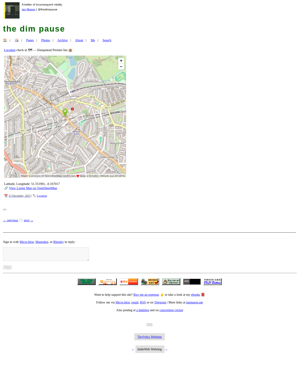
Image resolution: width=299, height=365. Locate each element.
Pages (30, 40)
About (79, 40)
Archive (62, 40)
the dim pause (34, 28)
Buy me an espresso (146, 294)
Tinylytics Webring (149, 337)
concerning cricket (171, 310)
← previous (10, 220)
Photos (45, 40)
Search (107, 40)
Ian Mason (28, 9)
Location (9, 50)
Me (93, 40)
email (134, 302)
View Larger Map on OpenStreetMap (33, 188)
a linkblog (142, 310)
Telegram (160, 302)
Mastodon (41, 242)
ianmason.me (194, 302)
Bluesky (58, 242)
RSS (143, 302)
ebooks (195, 294)
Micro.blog (27, 242)
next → (28, 220)
